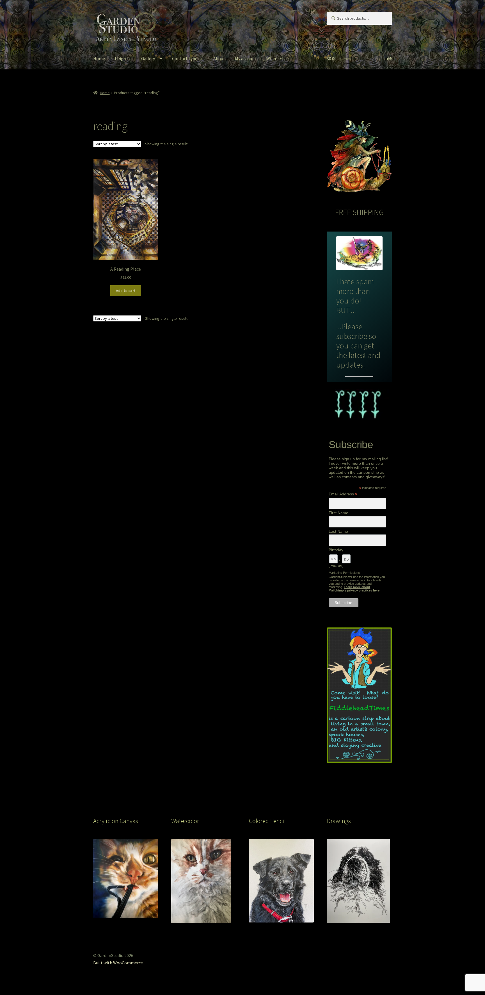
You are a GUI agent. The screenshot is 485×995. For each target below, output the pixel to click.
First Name (338, 513)
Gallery (148, 58)
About (219, 58)
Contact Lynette (187, 58)
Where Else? (278, 58)
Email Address (343, 494)
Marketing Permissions (344, 572)
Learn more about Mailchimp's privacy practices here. (354, 588)
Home (99, 58)
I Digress (123, 58)
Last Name (338, 531)
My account (246, 58)
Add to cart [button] (126, 290)
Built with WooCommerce (118, 962)
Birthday (336, 550)
